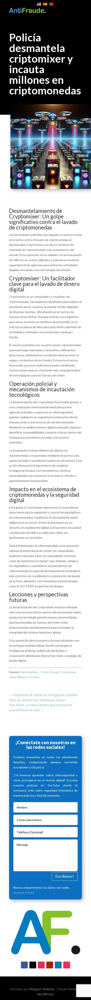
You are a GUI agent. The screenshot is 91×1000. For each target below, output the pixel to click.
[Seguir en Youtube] (49, 965)
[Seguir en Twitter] (32, 965)
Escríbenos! (64, 876)
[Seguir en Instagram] (41, 965)
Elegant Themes (42, 989)
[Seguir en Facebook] (24, 965)
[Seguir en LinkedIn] (58, 965)
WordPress (45, 994)
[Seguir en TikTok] (66, 965)
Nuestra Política (23, 892)
